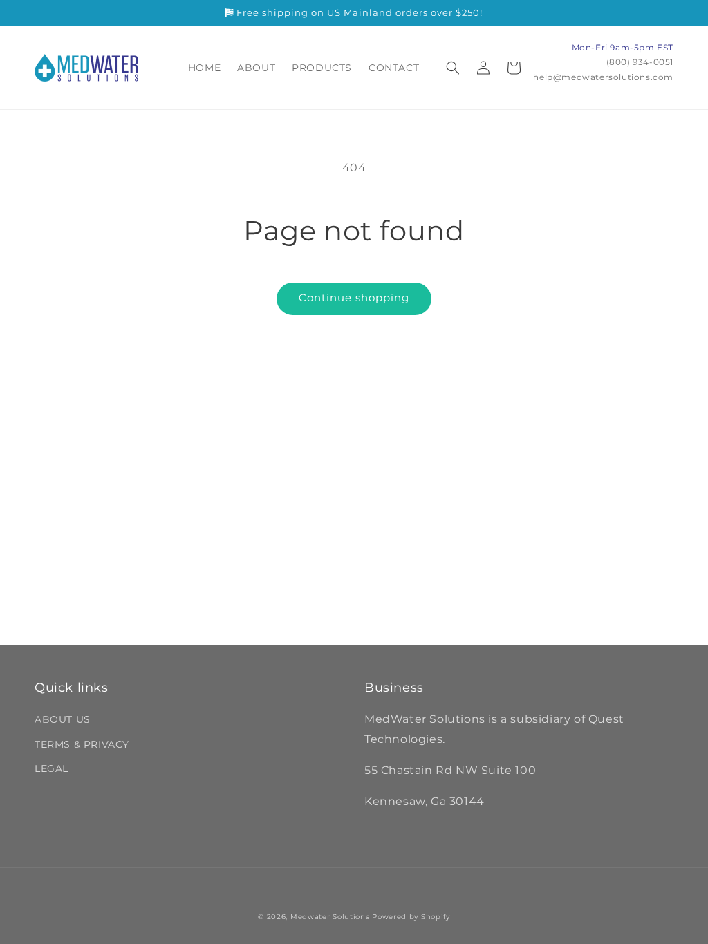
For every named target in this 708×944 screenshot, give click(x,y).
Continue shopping (354, 297)
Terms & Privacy (82, 744)
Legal (51, 768)
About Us (63, 719)
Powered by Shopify (411, 916)
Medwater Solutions (330, 916)
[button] (453, 68)
